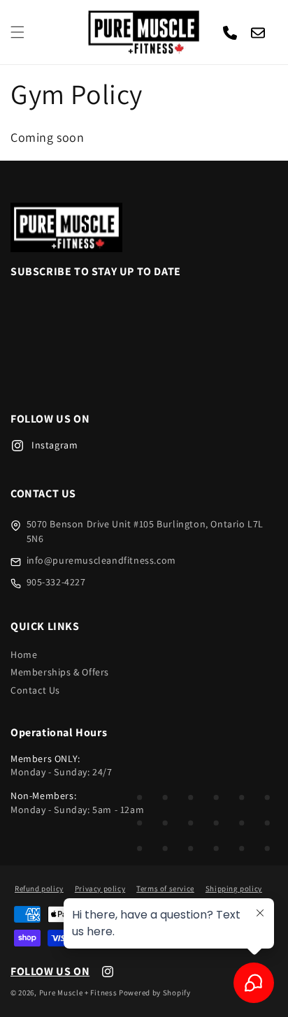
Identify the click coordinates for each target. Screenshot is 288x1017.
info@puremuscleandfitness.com (101, 560)
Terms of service (165, 888)
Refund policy (39, 888)
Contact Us (35, 690)
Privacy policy (100, 888)
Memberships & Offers (59, 672)
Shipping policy (234, 888)
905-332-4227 (56, 582)
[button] (17, 32)
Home (23, 654)
